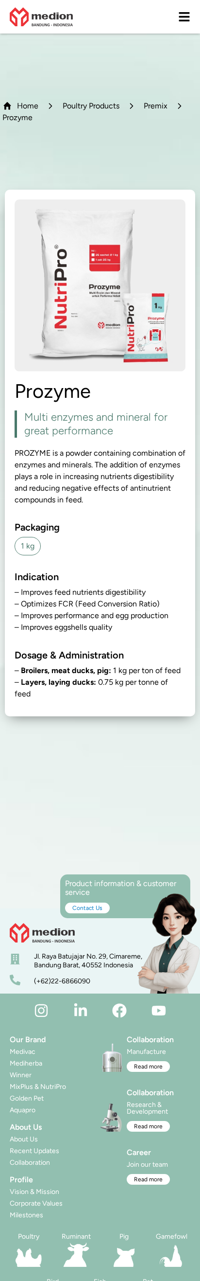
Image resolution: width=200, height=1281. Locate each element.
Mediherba (26, 1063)
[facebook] (119, 1010)
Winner (21, 1075)
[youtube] (158, 1010)
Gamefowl (171, 1236)
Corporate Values (36, 1203)
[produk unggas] (28, 1255)
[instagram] (41, 1010)
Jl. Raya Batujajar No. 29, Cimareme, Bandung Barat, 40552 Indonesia (88, 960)
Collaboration (30, 1162)
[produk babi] (124, 1255)
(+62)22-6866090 (62, 981)
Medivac (22, 1052)
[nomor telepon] (15, 980)
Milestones (26, 1215)
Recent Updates (34, 1151)
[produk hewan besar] (76, 1255)
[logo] (41, 16)
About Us (24, 1139)
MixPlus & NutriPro (38, 1087)
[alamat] (15, 959)
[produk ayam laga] (171, 1255)
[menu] (184, 17)
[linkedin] (80, 1010)
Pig (124, 1236)
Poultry (28, 1236)
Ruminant (76, 1236)
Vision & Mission (34, 1192)
